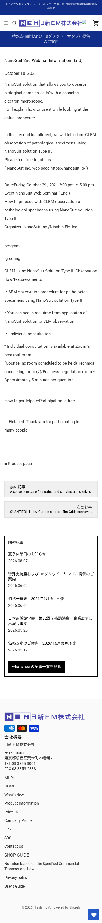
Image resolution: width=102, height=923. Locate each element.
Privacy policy (15, 877)
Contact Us (13, 846)
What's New (14, 795)
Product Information (21, 803)
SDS (7, 838)
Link (7, 829)
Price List (12, 812)
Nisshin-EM (41, 907)
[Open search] (14, 23)
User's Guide (14, 886)
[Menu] (6, 23)
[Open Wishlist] (93, 914)
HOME (9, 786)
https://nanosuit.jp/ (68, 168)
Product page (20, 463)
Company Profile (18, 820)
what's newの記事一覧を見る (36, 666)
